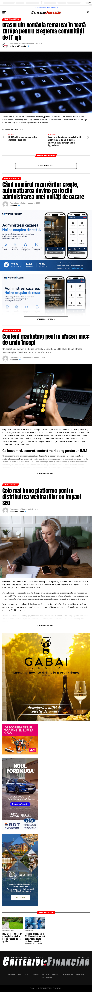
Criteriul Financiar (19, 46)
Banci (20, 974)
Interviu (55, 974)
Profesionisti (47, 977)
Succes (15, 360)
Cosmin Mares (18, 512)
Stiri (27, 974)
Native (14, 206)
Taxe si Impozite (67, 974)
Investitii (45, 974)
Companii (35, 974)
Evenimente (80, 974)
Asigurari (11, 974)
